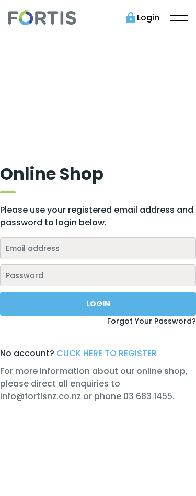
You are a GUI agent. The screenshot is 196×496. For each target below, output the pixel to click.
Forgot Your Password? (151, 321)
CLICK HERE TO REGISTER (106, 353)
